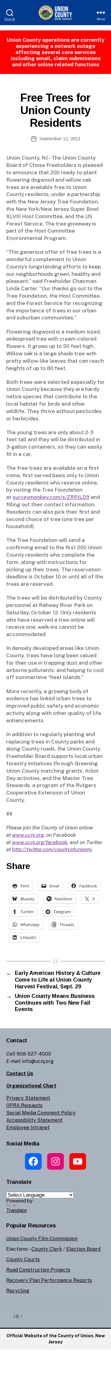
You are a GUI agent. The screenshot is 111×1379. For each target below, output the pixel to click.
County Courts (23, 1259)
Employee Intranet (28, 1127)
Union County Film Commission (41, 1239)
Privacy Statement (28, 1098)
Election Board (83, 1249)
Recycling (17, 1291)
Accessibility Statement (34, 1120)
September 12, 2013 (59, 138)
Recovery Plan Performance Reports (49, 1280)
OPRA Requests (24, 1105)
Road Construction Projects (38, 1270)
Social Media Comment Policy (41, 1113)
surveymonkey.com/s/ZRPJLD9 (51, 497)
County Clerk (46, 1249)
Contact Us (19, 1073)
